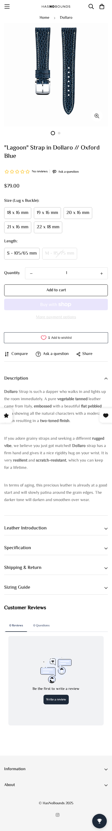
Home (44, 18)
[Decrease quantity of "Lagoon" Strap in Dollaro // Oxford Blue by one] (31, 274)
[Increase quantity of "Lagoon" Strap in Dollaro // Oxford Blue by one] (102, 274)
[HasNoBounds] (56, 6)
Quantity (12, 273)
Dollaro (66, 18)
